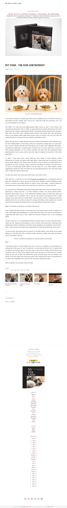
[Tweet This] (15, 270)
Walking (33, 421)
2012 (33, 486)
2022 (34, 446)
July (34, 461)
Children (33, 400)
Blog (33, 396)
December (33, 455)
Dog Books (33, 407)
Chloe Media (33, 403)
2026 (33, 438)
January (33, 471)
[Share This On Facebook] (12, 270)
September (33, 459)
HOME (33, 428)
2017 (33, 475)
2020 (33, 451)
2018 (33, 473)
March (33, 467)
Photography (33, 418)
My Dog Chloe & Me (13, 3)
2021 (34, 448)
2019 (33, 453)
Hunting (33, 414)
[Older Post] (60, 292)
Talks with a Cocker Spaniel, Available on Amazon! (33, 14)
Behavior (33, 394)
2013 (33, 484)
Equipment (33, 411)
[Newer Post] (6, 292)
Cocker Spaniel (33, 405)
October (33, 457)
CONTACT (34, 432)
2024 (34, 442)
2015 (33, 480)
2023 (34, 444)
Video (33, 420)
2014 (33, 482)
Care (33, 398)
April (33, 465)
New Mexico (33, 416)
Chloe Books (33, 402)
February (33, 469)
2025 (34, 440)
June (33, 463)
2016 (33, 478)
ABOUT (33, 430)
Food (11, 69)
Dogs (34, 409)
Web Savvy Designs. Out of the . (42, 506)
